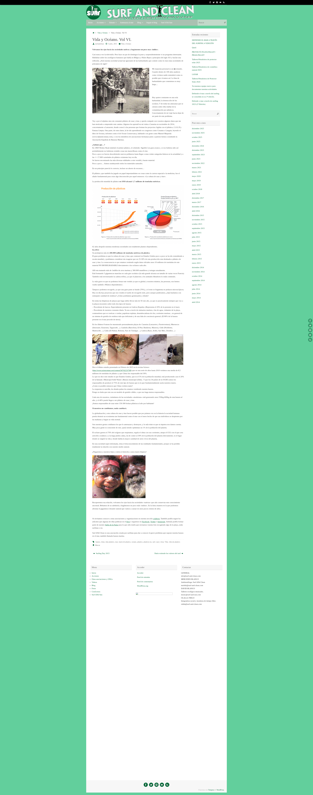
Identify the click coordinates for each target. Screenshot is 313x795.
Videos (94, 582)
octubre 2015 (197, 224)
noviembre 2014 (198, 272)
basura (98, 542)
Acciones (95, 576)
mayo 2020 (196, 176)
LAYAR (195, 74)
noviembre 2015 (198, 220)
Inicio (94, 573)
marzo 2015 (196, 254)
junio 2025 (196, 141)
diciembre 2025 (198, 129)
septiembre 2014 (198, 280)
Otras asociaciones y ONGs (102, 579)
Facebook (145, 522)
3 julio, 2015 (112, 44)
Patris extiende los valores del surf (168, 553)
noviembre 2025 (198, 133)
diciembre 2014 (198, 267)
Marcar (97, 545)
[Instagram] (217, 2)
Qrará (194, 48)
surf (154, 542)
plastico (140, 542)
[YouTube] (220, 2)
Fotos (94, 588)
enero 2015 (196, 263)
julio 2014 (196, 289)
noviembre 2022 (198, 163)
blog (128, 522)
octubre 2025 (197, 137)
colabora (156, 519)
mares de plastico (125, 542)
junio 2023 (196, 159)
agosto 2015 (196, 233)
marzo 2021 (196, 168)
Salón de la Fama (111, 525)
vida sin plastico (174, 542)
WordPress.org (142, 586)
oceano (134, 542)
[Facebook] (210, 2)
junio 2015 (196, 241)
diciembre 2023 (198, 150)
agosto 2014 (196, 285)
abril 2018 (196, 194)
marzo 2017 (196, 202)
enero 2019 (196, 185)
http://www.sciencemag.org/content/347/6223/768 (112, 370)
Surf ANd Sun (97, 595)
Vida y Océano (102, 33)
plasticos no (148, 542)
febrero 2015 (197, 259)
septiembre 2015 (198, 228)
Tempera (211, 790)
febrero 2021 (197, 172)
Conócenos (96, 592)
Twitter (153, 522)
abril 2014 (196, 302)
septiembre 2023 (198, 155)
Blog (93, 585)
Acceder (140, 573)
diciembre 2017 (198, 198)
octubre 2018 (197, 189)
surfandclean (99, 44)
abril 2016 (196, 211)
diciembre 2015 (198, 215)
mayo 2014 (196, 298)
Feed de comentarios (145, 582)
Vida (166, 542)
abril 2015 (196, 250)
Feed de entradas (143, 577)
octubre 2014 (197, 276)
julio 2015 (196, 237)
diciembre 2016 (198, 207)
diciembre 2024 (198, 146)
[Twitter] (213, 2)
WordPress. (220, 790)
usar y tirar (160, 542)
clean (103, 542)
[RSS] (224, 2)
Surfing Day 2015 (102, 553)
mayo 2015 (196, 246)
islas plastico (110, 542)
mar (116, 542)
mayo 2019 (196, 181)
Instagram (161, 522)
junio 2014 (196, 293)
